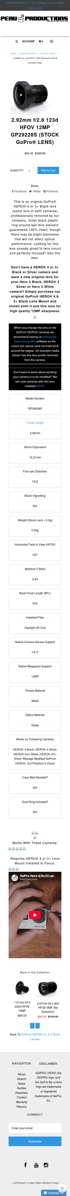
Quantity (17, 170)
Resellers (21, 1093)
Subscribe (35, 1141)
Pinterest (52, 191)
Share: (35, 186)
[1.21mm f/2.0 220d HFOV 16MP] (22, 995)
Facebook (20, 191)
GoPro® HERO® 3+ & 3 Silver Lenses (38, 53)
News (21, 1083)
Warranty (21, 1102)
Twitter (36, 191)
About (21, 1074)
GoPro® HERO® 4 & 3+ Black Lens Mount (36, 299)
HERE (40, 386)
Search (21, 1079)
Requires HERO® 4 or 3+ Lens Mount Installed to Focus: (35, 860)
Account (28, 41)
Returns (22, 1106)
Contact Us (55, 1192)
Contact (22, 1097)
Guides (21, 1088)
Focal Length (35, 423)
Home (13, 53)
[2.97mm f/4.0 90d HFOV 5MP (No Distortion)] (48, 996)
